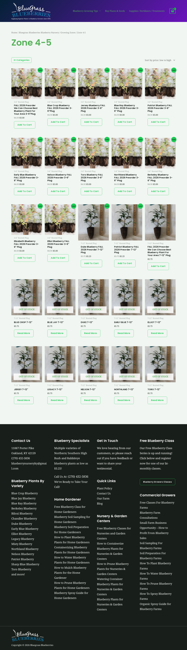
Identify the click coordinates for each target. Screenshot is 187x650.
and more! (18, 574)
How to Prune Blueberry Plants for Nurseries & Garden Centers (113, 569)
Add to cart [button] (24, 124)
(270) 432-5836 (20, 458)
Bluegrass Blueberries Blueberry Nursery (39, 32)
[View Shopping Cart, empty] (172, 11)
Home (14, 32)
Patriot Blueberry (22, 559)
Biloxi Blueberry (22, 513)
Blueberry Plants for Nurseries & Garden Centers (110, 604)
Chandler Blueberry (24, 518)
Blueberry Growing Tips (85, 10)
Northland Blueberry (24, 549)
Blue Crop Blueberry (24, 493)
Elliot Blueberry (21, 534)
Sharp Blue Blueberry (25, 564)
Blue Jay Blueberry (23, 498)
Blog (100, 503)
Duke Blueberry (21, 524)
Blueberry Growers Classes (157, 482)
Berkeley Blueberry (24, 508)
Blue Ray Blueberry (23, 503)
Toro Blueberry (21, 569)
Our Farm (103, 498)
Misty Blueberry (21, 544)
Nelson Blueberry (22, 554)
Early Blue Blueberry (24, 529)
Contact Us (104, 493)
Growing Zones (68, 32)
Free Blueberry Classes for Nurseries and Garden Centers (114, 533)
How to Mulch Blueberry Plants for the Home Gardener (70, 573)
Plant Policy (104, 488)
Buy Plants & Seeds (115, 10)
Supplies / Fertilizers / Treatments (147, 10)
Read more (23, 333)
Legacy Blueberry (22, 539)
